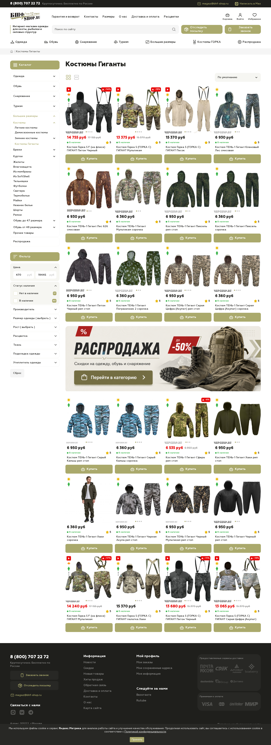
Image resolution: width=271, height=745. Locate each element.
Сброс (17, 373)
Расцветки (171, 16)
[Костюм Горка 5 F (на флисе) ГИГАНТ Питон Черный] (89, 109)
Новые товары (94, 673)
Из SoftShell (21, 176)
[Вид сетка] (68, 77)
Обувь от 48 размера (27, 227)
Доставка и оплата (145, 16)
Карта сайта (93, 708)
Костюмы (19, 122)
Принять (137, 739)
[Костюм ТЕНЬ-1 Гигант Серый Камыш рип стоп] (89, 420)
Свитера (19, 191)
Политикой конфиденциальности (145, 731)
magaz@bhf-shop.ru (215, 3)
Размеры (108, 16)
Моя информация (148, 673)
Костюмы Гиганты (27, 144)
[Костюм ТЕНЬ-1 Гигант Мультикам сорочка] (138, 189)
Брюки (17, 149)
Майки (17, 200)
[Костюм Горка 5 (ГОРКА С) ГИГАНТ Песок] (187, 109)
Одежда (21, 42)
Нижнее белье (23, 205)
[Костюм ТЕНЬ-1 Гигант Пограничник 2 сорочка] (138, 268)
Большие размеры (163, 42)
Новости (90, 662)
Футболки (20, 186)
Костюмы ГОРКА (209, 42)
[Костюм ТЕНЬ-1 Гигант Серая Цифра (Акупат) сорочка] (237, 268)
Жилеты (18, 162)
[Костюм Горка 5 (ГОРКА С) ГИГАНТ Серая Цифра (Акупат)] (237, 578)
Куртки (18, 156)
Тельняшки (20, 181)
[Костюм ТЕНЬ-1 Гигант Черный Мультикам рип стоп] (187, 499)
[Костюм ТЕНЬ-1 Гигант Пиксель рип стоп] (187, 189)
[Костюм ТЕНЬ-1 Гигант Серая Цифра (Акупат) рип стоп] (187, 268)
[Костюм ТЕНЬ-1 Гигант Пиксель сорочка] (237, 189)
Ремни (17, 215)
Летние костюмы (26, 127)
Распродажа (252, 42)
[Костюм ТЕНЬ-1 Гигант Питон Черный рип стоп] (89, 268)
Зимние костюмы (26, 138)
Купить (92, 158)
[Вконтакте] (22, 712)
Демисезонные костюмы (31, 132)
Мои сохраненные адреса (154, 668)
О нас (123, 16)
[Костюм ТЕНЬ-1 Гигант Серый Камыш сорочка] (138, 420)
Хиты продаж (93, 679)
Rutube (141, 700)
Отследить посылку (198, 29)
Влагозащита (22, 167)
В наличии (26, 300)
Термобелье (21, 195)
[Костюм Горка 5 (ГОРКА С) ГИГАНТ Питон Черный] (187, 578)
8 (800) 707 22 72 (25, 3)
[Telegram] (31, 712)
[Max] (13, 712)
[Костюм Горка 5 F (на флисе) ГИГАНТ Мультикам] (89, 578)
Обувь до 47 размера (27, 220)
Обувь (53, 42)
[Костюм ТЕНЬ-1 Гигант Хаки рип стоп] (237, 420)
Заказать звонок (246, 29)
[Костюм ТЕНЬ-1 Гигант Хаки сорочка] (89, 499)
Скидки (89, 668)
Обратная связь (95, 685)
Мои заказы (144, 662)
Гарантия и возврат (66, 16)
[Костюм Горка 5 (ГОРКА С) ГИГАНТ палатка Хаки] (138, 578)
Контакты (91, 16)
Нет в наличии (28, 293)
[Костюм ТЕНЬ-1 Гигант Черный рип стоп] (237, 499)
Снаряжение (88, 42)
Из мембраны (22, 171)
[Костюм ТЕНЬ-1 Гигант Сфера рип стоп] (187, 420)
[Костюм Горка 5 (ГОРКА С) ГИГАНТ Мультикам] (138, 109)
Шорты (18, 210)
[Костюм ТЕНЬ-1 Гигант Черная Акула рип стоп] (138, 499)
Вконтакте (143, 694)
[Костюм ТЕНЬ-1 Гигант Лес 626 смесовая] (89, 189)
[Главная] (30, 17)
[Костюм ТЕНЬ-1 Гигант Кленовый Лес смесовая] (237, 109)
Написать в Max (250, 3)
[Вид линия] (76, 77)
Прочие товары (23, 233)
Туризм (123, 42)
